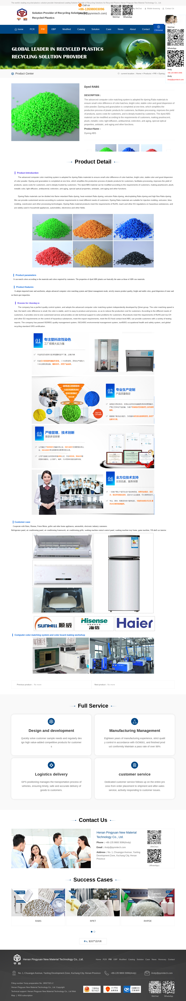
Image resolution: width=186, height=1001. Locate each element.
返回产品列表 (95, 941)
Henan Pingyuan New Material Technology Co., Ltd (49, 991)
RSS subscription (25, 995)
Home (138, 73)
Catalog (81, 29)
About (133, 29)
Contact (146, 29)
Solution (96, 29)
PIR (43, 29)
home (20, 29)
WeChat (138, 9)
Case (108, 29)
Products (147, 73)
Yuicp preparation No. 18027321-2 (38, 983)
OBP (53, 29)
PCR (32, 29)
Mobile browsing (153, 9)
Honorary (162, 959)
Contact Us (169, 9)
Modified (66, 29)
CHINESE (158, 30)
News (120, 29)
